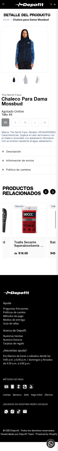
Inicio (6, 19)
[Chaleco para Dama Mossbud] (24, 49)
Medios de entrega (14, 319)
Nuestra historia (12, 339)
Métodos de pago (13, 316)
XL (45, 122)
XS (5, 122)
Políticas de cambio (14, 312)
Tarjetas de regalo (13, 343)
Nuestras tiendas (13, 336)
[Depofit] (29, 4)
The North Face (11, 95)
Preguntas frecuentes (15, 308)
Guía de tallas (11, 323)
